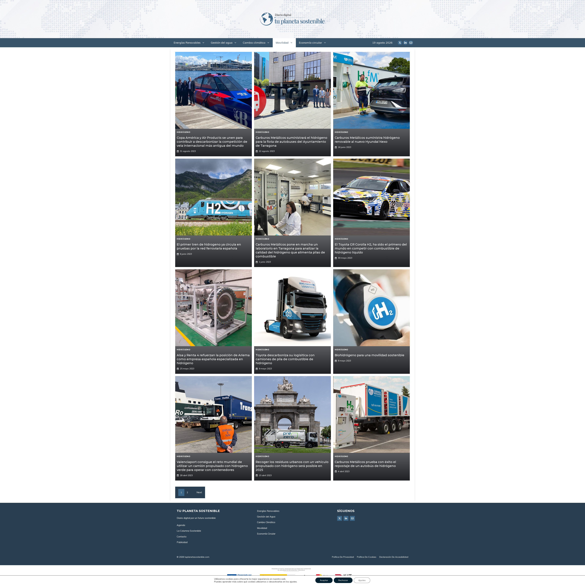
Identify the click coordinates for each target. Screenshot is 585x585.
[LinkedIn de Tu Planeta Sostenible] (405, 42)
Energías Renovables (187, 42)
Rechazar (343, 580)
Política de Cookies (366, 557)
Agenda (181, 525)
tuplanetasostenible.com (197, 557)
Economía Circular (266, 533)
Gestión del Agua (266, 516)
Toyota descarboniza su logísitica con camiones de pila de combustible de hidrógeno (285, 359)
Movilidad (282, 42)
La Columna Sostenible (189, 530)
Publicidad (182, 542)
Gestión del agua (221, 42)
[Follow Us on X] (339, 518)
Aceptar (324, 580)
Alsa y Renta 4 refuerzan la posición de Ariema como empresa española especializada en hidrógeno (213, 359)
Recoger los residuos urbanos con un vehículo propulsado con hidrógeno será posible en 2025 (292, 466)
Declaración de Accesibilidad (393, 557)
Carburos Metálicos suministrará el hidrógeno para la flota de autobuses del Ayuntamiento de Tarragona (291, 141)
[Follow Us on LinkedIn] (346, 518)
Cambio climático (254, 42)
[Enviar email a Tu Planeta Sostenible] (411, 42)
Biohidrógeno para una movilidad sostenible (369, 355)
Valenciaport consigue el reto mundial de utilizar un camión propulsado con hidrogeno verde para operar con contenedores (212, 466)
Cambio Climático (266, 522)
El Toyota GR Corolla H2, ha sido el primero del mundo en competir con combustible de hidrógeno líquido (371, 248)
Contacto (181, 536)
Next (199, 492)
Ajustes (362, 580)
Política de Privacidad (343, 557)
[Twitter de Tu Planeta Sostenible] (400, 42)
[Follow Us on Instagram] (352, 518)
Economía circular (310, 42)
